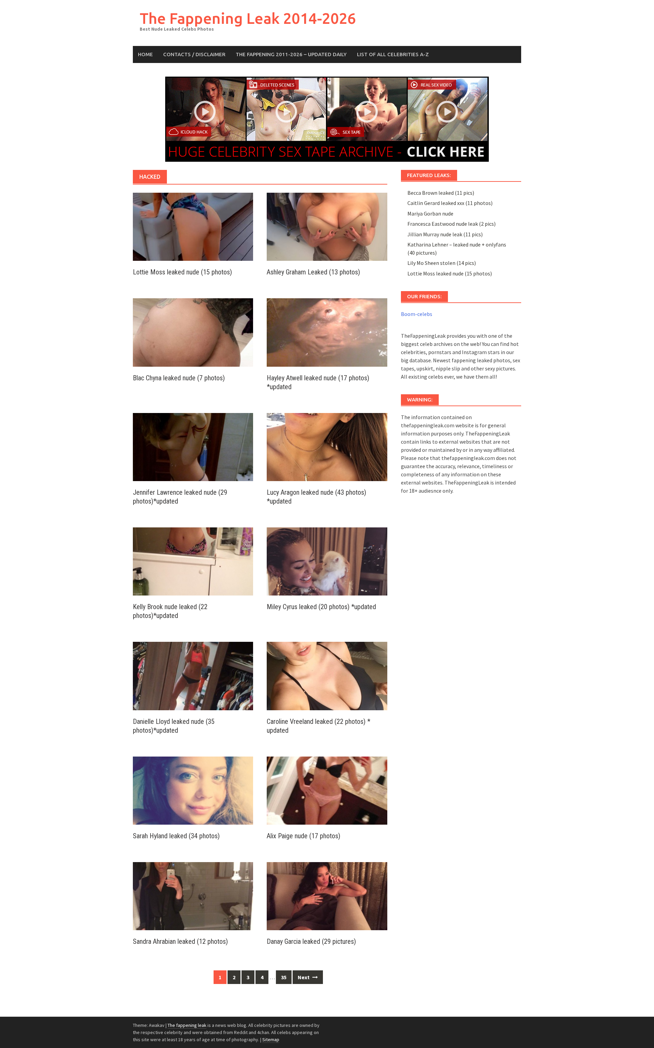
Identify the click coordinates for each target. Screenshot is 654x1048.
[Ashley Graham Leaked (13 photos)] (327, 226)
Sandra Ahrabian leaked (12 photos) (180, 941)
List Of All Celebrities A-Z (393, 54)
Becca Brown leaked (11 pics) (440, 192)
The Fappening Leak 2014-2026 (248, 18)
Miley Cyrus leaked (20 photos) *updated (321, 607)
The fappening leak (187, 1025)
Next (304, 977)
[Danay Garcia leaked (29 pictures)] (327, 895)
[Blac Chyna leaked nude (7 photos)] (193, 331)
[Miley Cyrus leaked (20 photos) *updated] (327, 560)
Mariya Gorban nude (430, 213)
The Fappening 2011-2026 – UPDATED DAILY (291, 54)
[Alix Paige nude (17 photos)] (327, 790)
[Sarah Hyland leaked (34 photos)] (193, 790)
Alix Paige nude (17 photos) (303, 836)
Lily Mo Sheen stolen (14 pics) (441, 262)
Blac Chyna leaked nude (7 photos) (179, 378)
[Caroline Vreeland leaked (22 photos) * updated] (327, 675)
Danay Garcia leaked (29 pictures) (311, 941)
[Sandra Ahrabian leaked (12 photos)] (193, 895)
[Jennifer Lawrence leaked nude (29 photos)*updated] (193, 446)
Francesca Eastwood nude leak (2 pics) (451, 223)
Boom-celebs (416, 314)
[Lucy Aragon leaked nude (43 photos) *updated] (327, 446)
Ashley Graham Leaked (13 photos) (313, 272)
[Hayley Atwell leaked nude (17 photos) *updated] (327, 331)
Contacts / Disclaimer (194, 54)
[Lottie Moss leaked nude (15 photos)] (193, 226)
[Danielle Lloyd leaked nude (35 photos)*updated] (193, 675)
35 (283, 977)
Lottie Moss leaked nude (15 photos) (182, 272)
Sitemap (270, 1039)
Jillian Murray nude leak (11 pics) (445, 234)
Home (145, 54)
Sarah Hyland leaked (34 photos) (176, 836)
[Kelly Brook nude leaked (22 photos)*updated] (193, 560)
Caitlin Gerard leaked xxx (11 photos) (450, 203)
